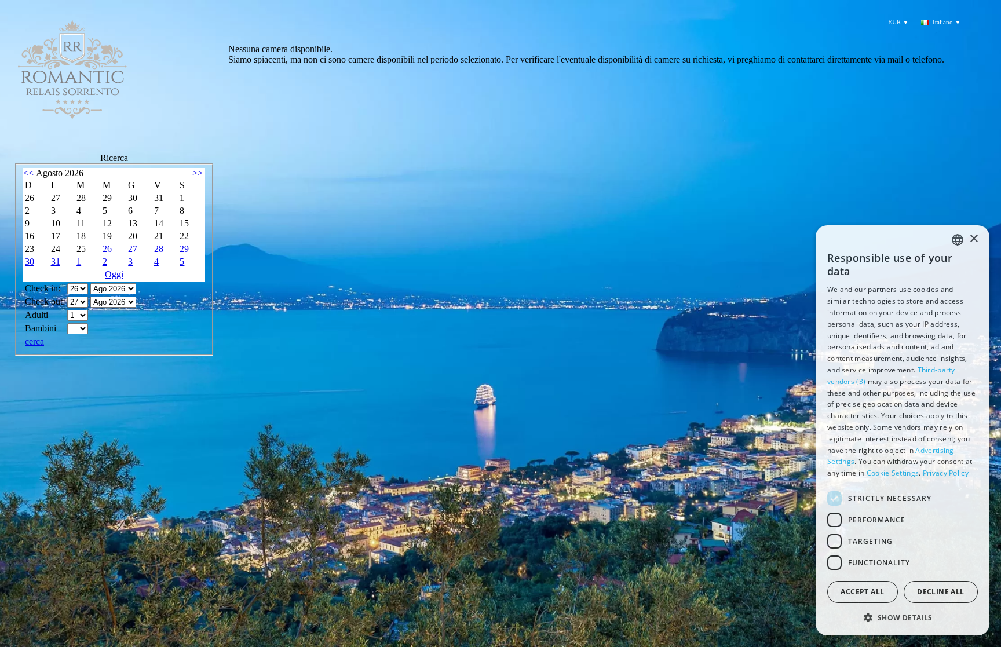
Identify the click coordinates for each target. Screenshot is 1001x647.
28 (158, 249)
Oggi (114, 274)
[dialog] (902, 430)
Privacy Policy (946, 473)
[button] (902, 617)
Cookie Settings (893, 473)
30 (29, 261)
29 (184, 249)
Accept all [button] (862, 592)
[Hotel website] (114, 78)
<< (28, 173)
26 (107, 249)
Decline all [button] (940, 592)
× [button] (973, 239)
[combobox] (957, 240)
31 (55, 261)
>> (197, 173)
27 (132, 249)
